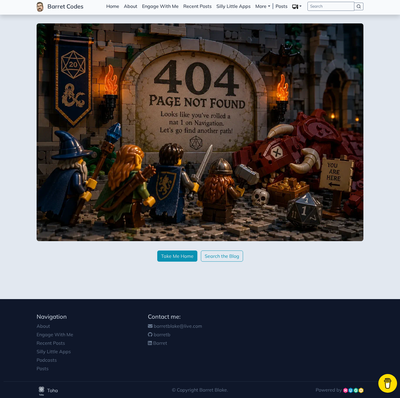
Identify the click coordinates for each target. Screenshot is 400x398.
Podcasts (47, 360)
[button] (297, 6)
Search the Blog (222, 256)
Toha (52, 390)
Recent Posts (197, 6)
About (130, 6)
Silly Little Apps (233, 6)
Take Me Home (177, 256)
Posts (282, 6)
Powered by (329, 390)
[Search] (358, 6)
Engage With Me (160, 6)
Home (112, 6)
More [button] (260, 6)
